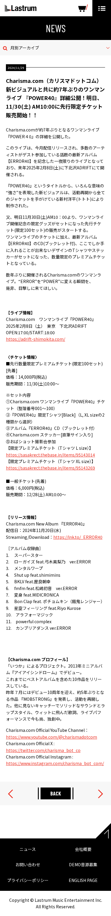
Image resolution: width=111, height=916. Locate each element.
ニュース (28, 849)
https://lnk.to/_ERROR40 (77, 537)
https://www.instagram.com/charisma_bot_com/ (55, 763)
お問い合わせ (27, 864)
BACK (55, 793)
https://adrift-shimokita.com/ (35, 339)
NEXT (100, 794)
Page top (103, 830)
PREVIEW (10, 794)
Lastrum (20, 8)
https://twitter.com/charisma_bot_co (43, 750)
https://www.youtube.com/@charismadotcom (51, 737)
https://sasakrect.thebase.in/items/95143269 (50, 468)
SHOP (83, 8)
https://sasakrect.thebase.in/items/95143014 (50, 455)
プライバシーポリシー (28, 880)
